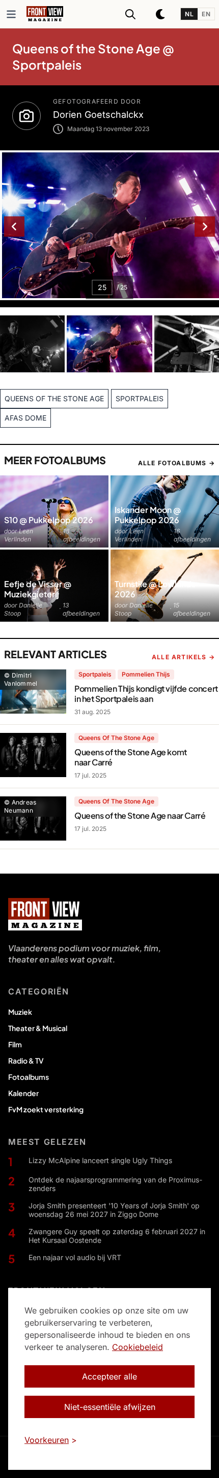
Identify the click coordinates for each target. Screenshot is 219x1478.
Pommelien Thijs (146, 674)
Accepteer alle (109, 1376)
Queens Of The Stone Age (116, 738)
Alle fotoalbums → (176, 463)
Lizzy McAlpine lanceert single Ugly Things (100, 1160)
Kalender (23, 1093)
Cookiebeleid (137, 1347)
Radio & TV (26, 1060)
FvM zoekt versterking (46, 1109)
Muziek (20, 1011)
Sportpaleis (95, 674)
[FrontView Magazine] (45, 914)
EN (206, 14)
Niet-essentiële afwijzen (109, 1407)
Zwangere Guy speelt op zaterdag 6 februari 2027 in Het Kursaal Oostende (117, 1236)
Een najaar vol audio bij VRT (75, 1257)
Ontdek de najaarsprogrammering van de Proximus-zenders (115, 1184)
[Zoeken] (130, 14)
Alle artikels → (183, 657)
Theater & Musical (37, 1028)
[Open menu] (11, 14)
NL (189, 14)
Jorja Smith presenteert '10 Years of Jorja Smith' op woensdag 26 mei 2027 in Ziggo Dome (114, 1210)
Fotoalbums (28, 1076)
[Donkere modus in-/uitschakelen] (161, 14)
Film (15, 1044)
